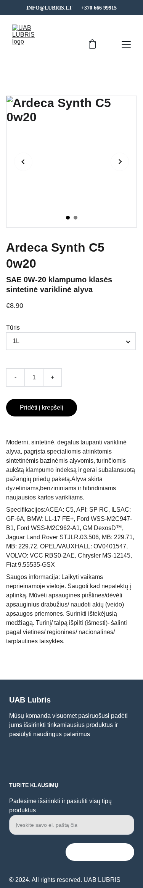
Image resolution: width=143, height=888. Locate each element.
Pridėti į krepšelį (41, 407)
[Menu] (126, 44)
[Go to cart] (92, 44)
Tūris (13, 327)
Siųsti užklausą (100, 852)
